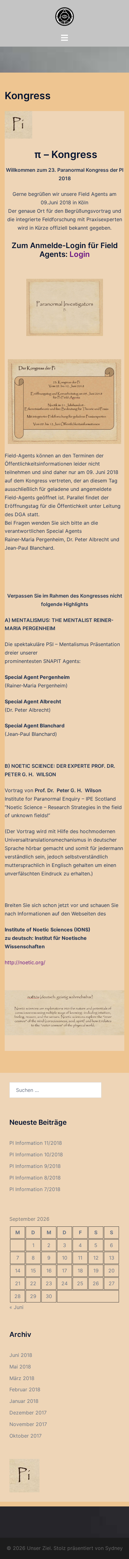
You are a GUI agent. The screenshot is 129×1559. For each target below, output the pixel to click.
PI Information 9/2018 (35, 1166)
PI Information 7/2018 (34, 1189)
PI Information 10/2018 (36, 1154)
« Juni (16, 1307)
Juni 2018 (20, 1355)
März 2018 (21, 1378)
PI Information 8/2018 (35, 1177)
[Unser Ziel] (64, 16)
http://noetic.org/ (25, 962)
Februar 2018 (24, 1389)
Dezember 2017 (28, 1412)
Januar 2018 (24, 1401)
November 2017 (28, 1424)
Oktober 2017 (25, 1436)
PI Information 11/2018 (35, 1143)
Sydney (114, 1548)
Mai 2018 (20, 1366)
